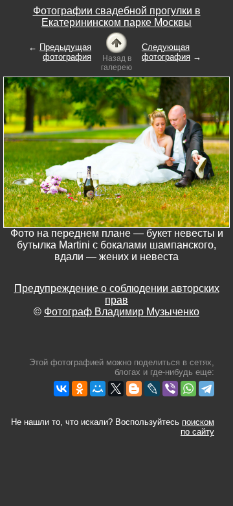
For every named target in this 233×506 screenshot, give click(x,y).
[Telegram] (206, 388)
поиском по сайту (197, 427)
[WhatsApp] (188, 388)
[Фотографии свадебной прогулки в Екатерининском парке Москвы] (116, 41)
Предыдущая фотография (65, 52)
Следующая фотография (166, 52)
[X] (116, 388)
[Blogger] (134, 388)
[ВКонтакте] (61, 388)
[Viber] (170, 388)
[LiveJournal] (152, 388)
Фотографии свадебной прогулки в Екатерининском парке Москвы (117, 16)
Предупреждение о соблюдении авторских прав (116, 294)
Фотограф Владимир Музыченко (121, 311)
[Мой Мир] (97, 388)
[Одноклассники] (79, 388)
